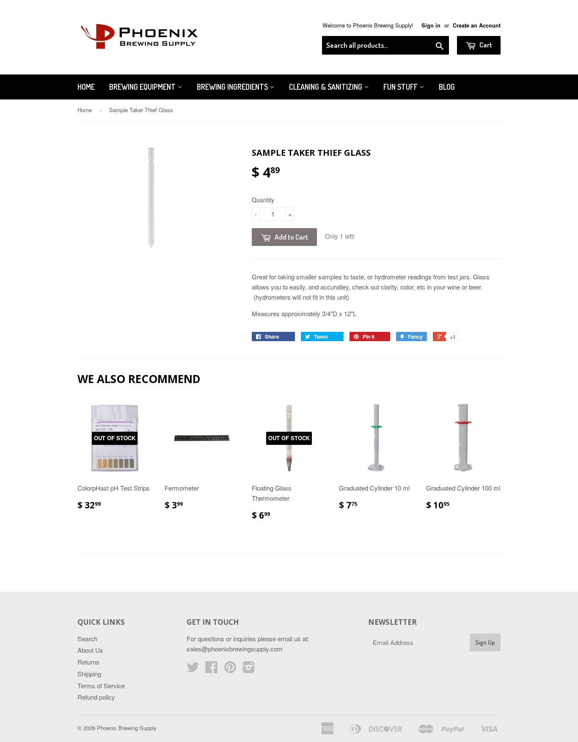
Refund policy (96, 696)
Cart (485, 44)
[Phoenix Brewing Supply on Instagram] (248, 669)
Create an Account (477, 25)
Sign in (430, 25)
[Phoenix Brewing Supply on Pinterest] (230, 669)
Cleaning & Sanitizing (326, 86)
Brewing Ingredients (233, 86)
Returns (88, 661)
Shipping (89, 673)
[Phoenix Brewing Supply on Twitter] (193, 669)
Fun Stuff (401, 86)
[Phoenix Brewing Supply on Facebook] (211, 669)
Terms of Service (101, 685)
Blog (447, 86)
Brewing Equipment (143, 86)
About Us (90, 649)
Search (87, 638)
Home (86, 86)
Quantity (263, 200)
